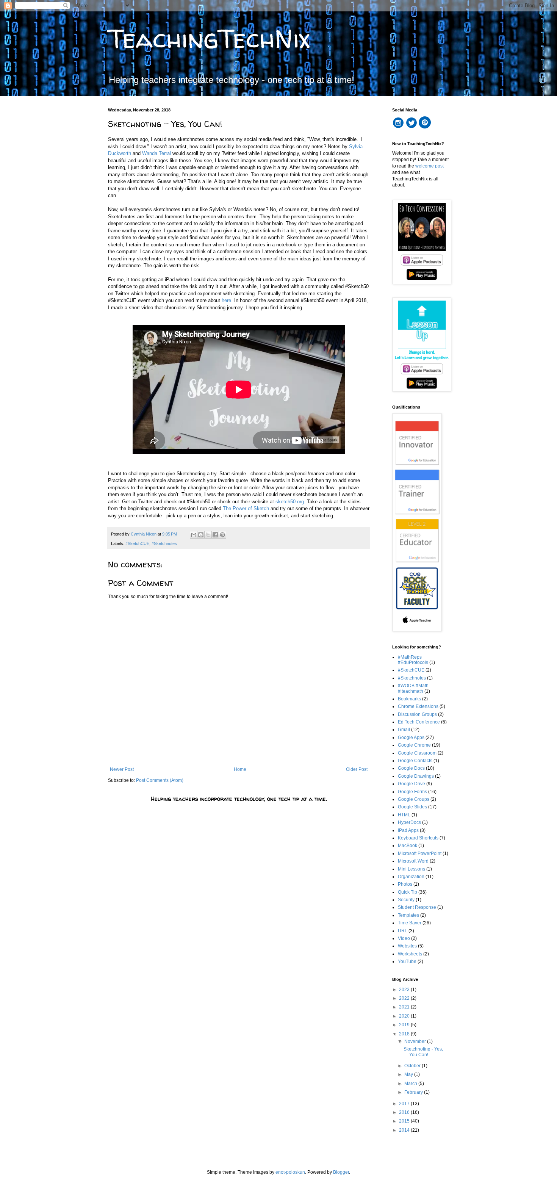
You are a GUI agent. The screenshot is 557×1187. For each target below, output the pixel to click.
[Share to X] (208, 535)
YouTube (407, 961)
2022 (405, 998)
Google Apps (411, 737)
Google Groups (413, 799)
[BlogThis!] (201, 535)
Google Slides (412, 807)
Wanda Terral (156, 153)
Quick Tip (407, 892)
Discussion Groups (417, 714)
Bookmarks (409, 699)
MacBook (407, 845)
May (409, 1074)
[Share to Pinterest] (222, 535)
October (413, 1065)
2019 (405, 1024)
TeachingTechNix (209, 38)
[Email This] (193, 535)
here (226, 300)
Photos (405, 884)
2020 (405, 1016)
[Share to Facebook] (215, 535)
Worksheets (410, 954)
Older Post (357, 769)
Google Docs (411, 768)
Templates (408, 915)
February (414, 1092)
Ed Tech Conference (419, 722)
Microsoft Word (413, 861)
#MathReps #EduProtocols (413, 660)
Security (406, 899)
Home (240, 769)
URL (402, 930)
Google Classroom (417, 753)
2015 (405, 1121)
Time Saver (409, 922)
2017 (405, 1103)
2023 (405, 989)
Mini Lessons (411, 869)
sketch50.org (289, 501)
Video (404, 938)
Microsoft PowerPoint (419, 853)
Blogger (341, 1172)
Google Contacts (415, 760)
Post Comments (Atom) (159, 780)
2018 (405, 1034)
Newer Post (122, 769)
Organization (411, 876)
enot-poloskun (290, 1172)
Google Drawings (416, 776)
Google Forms (412, 791)
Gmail (404, 729)
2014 (405, 1130)
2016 (405, 1112)
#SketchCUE (137, 543)
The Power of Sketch (246, 508)
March (411, 1083)
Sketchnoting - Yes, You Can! (423, 1051)
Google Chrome (414, 745)
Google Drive (411, 783)
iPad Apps (408, 830)
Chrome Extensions (418, 706)
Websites (407, 946)
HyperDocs (409, 822)
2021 (405, 1007)
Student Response (417, 907)
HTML (404, 814)
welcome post (429, 166)
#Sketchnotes (164, 543)
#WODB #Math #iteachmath (413, 688)
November (415, 1041)
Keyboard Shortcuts (418, 838)
